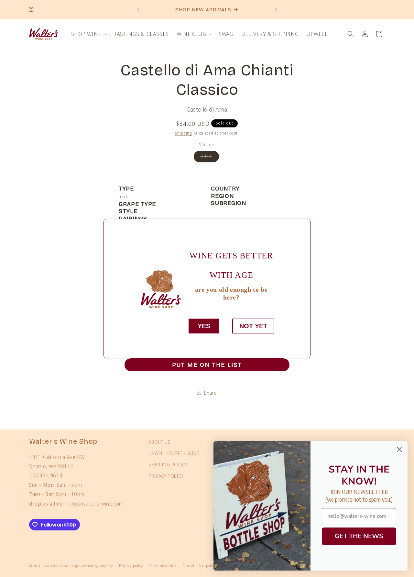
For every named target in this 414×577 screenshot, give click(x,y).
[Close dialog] (399, 449)
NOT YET (253, 326)
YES (204, 326)
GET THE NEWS (359, 536)
